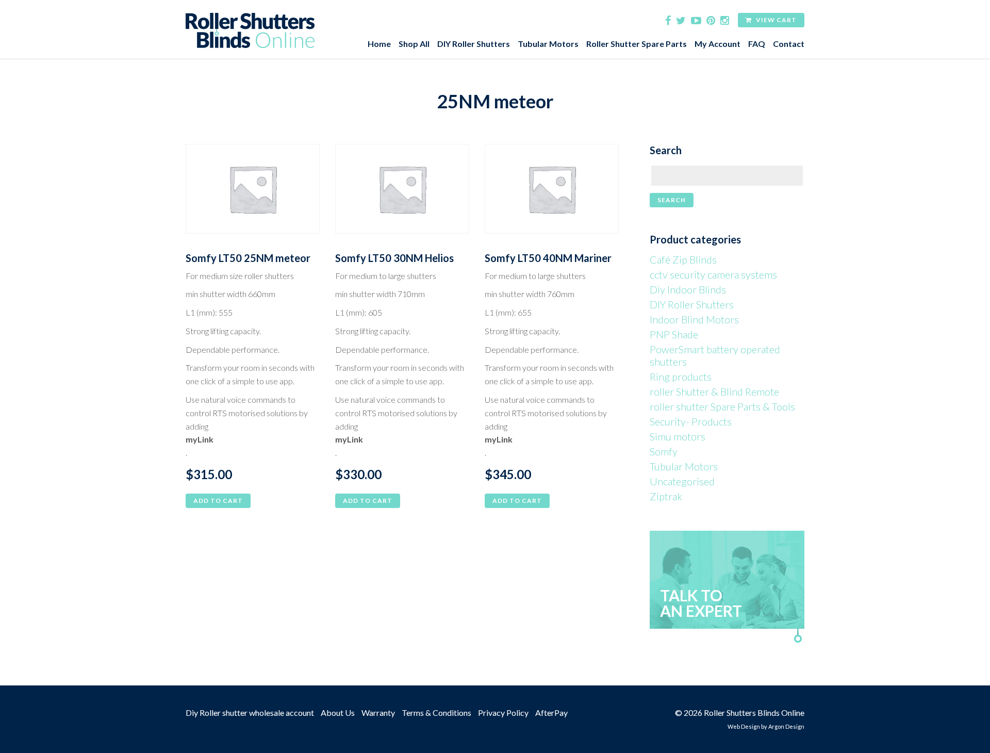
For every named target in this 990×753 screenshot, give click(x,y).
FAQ (756, 43)
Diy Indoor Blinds (688, 289)
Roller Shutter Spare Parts (636, 43)
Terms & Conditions (436, 712)
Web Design (744, 726)
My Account (717, 43)
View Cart (775, 20)
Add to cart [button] (218, 500)
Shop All (414, 43)
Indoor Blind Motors (694, 319)
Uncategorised (682, 481)
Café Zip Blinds (683, 259)
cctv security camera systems (713, 274)
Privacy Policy (503, 712)
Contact (788, 43)
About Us (338, 712)
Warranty (378, 712)
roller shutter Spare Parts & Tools (722, 406)
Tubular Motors (548, 43)
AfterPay (551, 712)
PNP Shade (674, 334)
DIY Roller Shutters (473, 43)
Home (379, 43)
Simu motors (677, 436)
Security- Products (691, 421)
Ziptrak (666, 496)
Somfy (664, 451)
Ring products (681, 376)
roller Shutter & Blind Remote (714, 391)
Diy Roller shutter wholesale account (250, 712)
